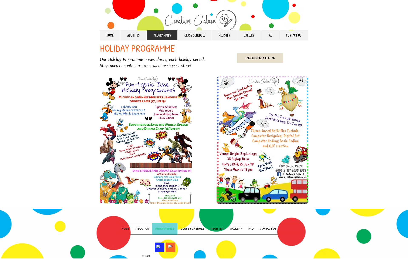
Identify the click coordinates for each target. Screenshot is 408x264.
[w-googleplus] (170, 247)
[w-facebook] (159, 247)
